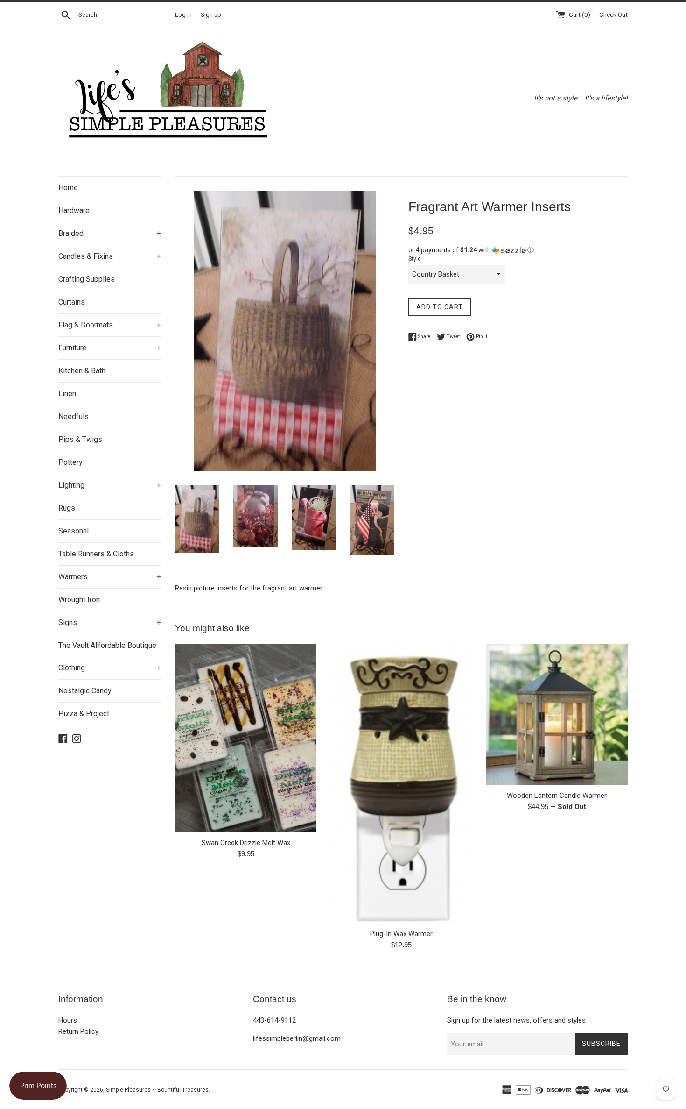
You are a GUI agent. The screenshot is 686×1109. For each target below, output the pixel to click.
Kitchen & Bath (81, 370)
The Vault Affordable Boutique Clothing (109, 656)
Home (68, 187)
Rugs (66, 508)
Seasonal (73, 530)
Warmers (109, 576)
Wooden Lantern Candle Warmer (557, 795)
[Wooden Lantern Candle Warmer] (557, 714)
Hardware (74, 210)
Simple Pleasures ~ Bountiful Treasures (157, 1090)
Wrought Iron (79, 599)
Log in (183, 14)
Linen (67, 393)
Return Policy (78, 1031)
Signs (109, 622)
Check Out (613, 14)
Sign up (211, 14)
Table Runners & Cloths (96, 553)
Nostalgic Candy (85, 690)
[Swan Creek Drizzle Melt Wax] (245, 738)
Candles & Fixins (109, 256)
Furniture (109, 347)
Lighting (109, 485)
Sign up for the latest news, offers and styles (516, 1020)
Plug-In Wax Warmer (401, 934)
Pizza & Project (83, 713)
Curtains (71, 302)
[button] (518, 250)
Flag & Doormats (109, 324)
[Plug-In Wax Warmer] (401, 784)
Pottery (70, 462)
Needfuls (73, 416)
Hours (67, 1020)
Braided (109, 233)
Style (414, 259)
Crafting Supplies (86, 279)
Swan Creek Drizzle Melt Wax (246, 843)
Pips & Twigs (80, 439)
